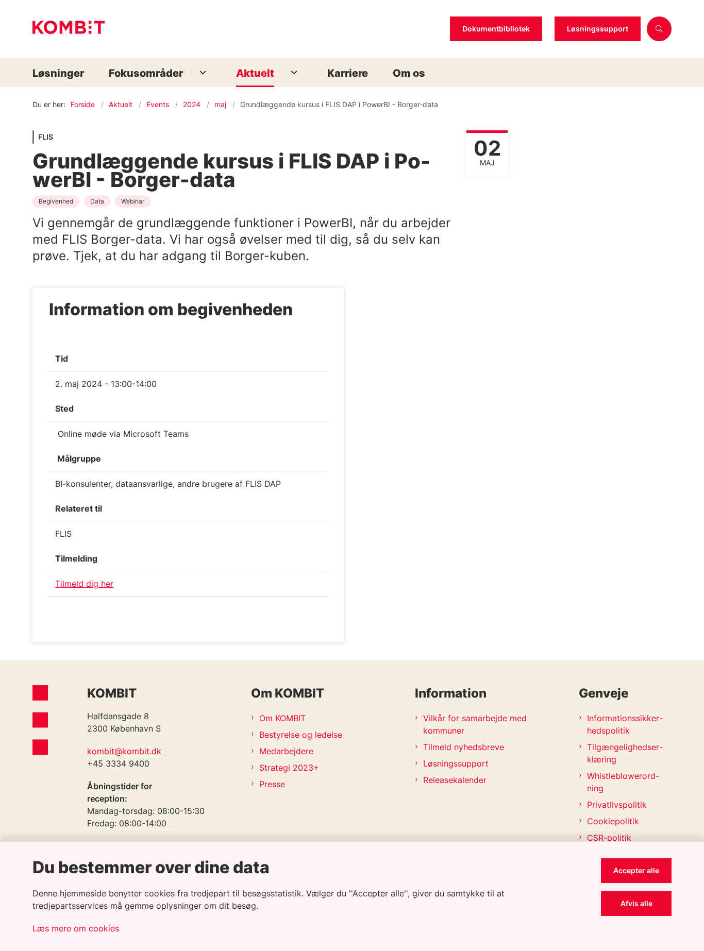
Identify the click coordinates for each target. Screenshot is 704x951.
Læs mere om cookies (75, 928)
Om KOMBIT (282, 718)
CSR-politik (609, 838)
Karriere (347, 73)
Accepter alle (636, 870)
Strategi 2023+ (289, 767)
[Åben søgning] (659, 28)
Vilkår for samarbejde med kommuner (475, 724)
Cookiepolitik (613, 821)
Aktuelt (255, 73)
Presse (272, 784)
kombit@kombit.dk (124, 751)
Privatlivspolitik (617, 805)
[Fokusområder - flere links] (201, 72)
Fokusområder (146, 73)
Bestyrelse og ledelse (300, 734)
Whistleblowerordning (623, 782)
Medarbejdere (286, 751)
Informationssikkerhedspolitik (625, 724)
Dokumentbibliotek (496, 28)
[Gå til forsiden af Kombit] (238, 29)
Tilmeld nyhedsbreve (463, 747)
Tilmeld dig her (84, 584)
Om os (409, 73)
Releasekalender (455, 780)
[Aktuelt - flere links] (292, 72)
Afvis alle (636, 903)
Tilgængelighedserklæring (625, 753)
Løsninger (58, 73)
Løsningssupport (597, 28)
